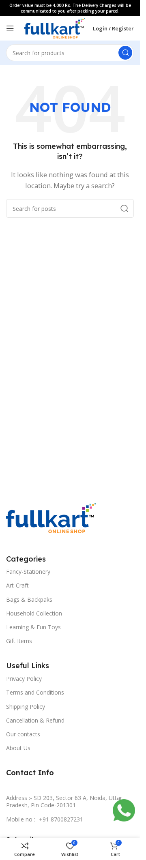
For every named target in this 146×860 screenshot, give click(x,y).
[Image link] (51, 517)
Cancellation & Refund (35, 720)
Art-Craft (17, 585)
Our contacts (23, 734)
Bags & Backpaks (29, 599)
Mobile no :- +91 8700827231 (44, 819)
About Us (18, 748)
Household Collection (34, 613)
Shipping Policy (25, 706)
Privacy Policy (24, 678)
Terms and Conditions (35, 692)
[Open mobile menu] (10, 28)
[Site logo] (54, 28)
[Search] (125, 53)
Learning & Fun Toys (33, 627)
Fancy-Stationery (28, 571)
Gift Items (19, 641)
